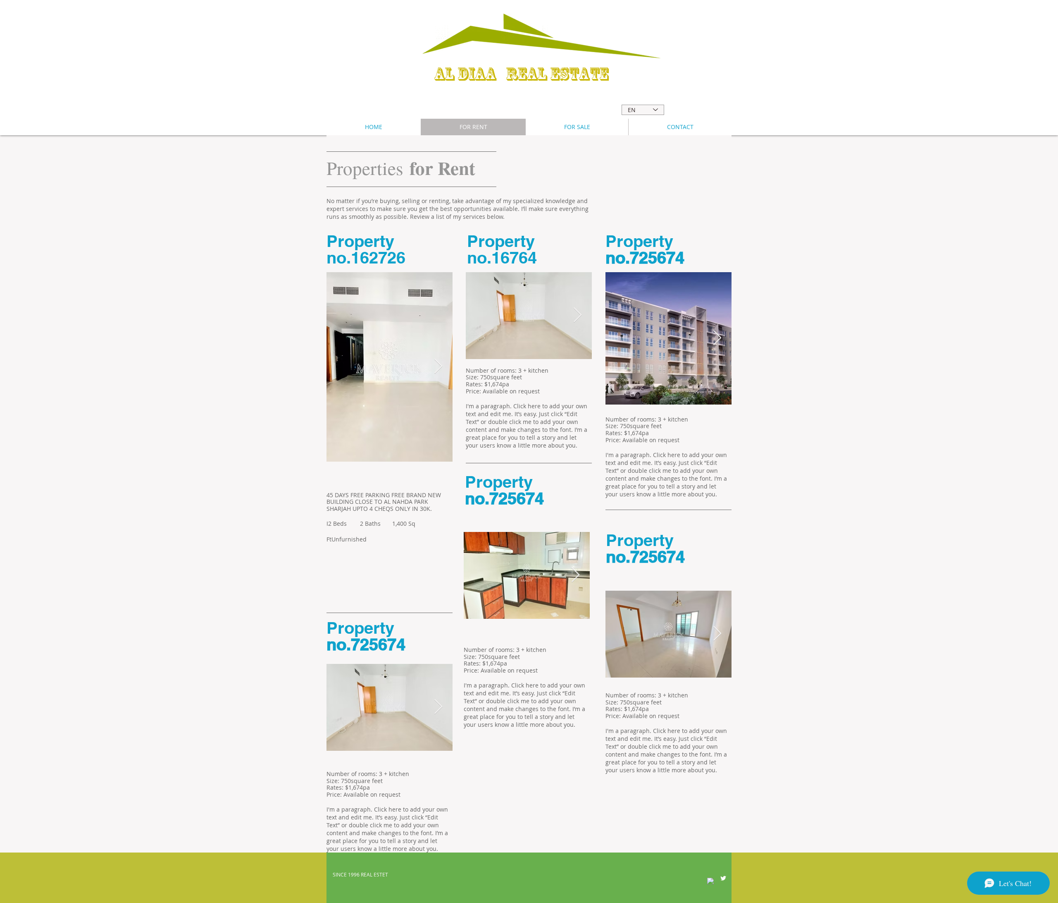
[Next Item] (438, 367)
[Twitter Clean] (723, 878)
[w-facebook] (710, 881)
